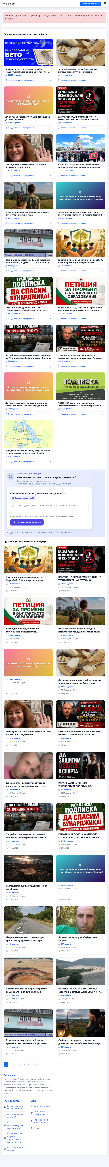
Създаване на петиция (29, 522)
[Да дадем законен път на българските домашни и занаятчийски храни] (80, 61)
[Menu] (104, 3)
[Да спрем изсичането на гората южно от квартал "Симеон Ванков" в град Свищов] (28, 394)
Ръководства (12, 1100)
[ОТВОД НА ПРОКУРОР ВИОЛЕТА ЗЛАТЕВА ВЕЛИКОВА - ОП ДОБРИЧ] (28, 156)
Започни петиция (91, 4)
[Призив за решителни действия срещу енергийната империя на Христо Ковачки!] (80, 204)
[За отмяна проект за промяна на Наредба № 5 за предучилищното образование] (80, 251)
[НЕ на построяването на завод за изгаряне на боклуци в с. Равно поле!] (28, 204)
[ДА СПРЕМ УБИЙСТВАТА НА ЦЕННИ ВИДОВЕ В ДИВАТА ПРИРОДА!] (28, 108)
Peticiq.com (8, 3)
